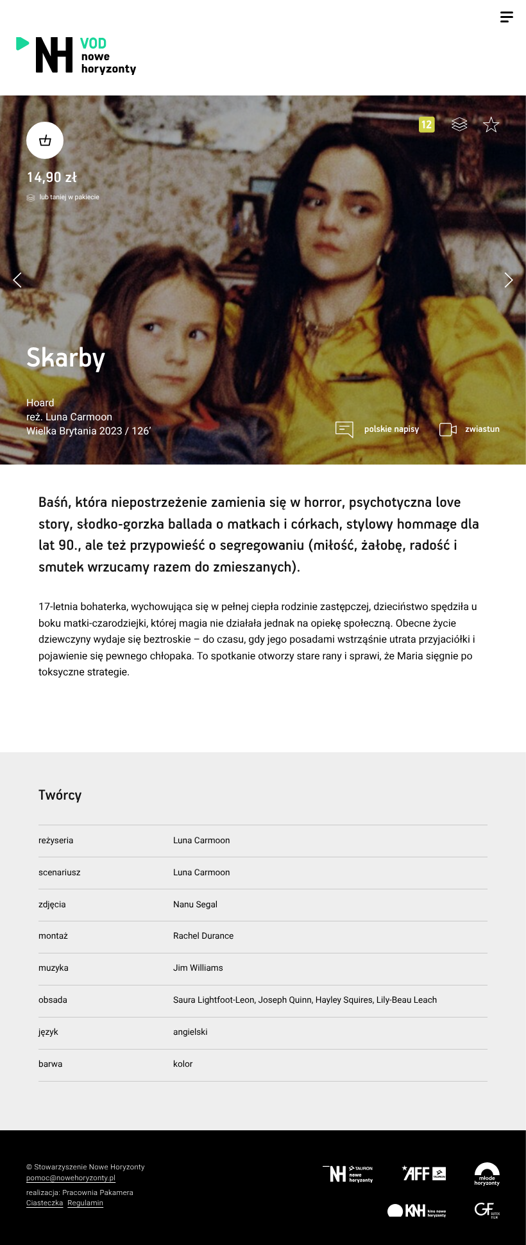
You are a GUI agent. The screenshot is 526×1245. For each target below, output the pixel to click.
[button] (508, 279)
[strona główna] (144, 55)
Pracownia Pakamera (97, 1193)
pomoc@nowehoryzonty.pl (70, 1178)
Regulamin (85, 1203)
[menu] (507, 18)
